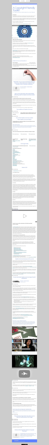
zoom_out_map (36, 38)
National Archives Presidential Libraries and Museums (20, 252)
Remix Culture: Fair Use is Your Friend (27, 315)
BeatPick (14, 153)
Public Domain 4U (15, 162)
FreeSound (14, 156)
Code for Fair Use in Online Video (25, 314)
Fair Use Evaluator (15, 318)
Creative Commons (15, 50)
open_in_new (34, 146)
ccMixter (14, 158)
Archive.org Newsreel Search (17, 248)
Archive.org (15, 247)
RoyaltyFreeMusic (15, 165)
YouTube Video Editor (23, 273)
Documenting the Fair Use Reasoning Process (18, 317)
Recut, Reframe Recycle (17, 306)
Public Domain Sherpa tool (17, 255)
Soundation (26, 385)
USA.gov (15, 251)
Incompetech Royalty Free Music (16, 152)
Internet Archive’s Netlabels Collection (17, 160)
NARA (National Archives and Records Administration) (20, 250)
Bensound (14, 150)
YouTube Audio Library (15, 154)
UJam (33, 385)
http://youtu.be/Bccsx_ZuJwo (16, 57)
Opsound (14, 157)
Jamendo (14, 149)
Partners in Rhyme (15, 164)
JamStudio (30, 385)
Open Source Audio (15, 161)
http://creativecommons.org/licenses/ (27, 266)
